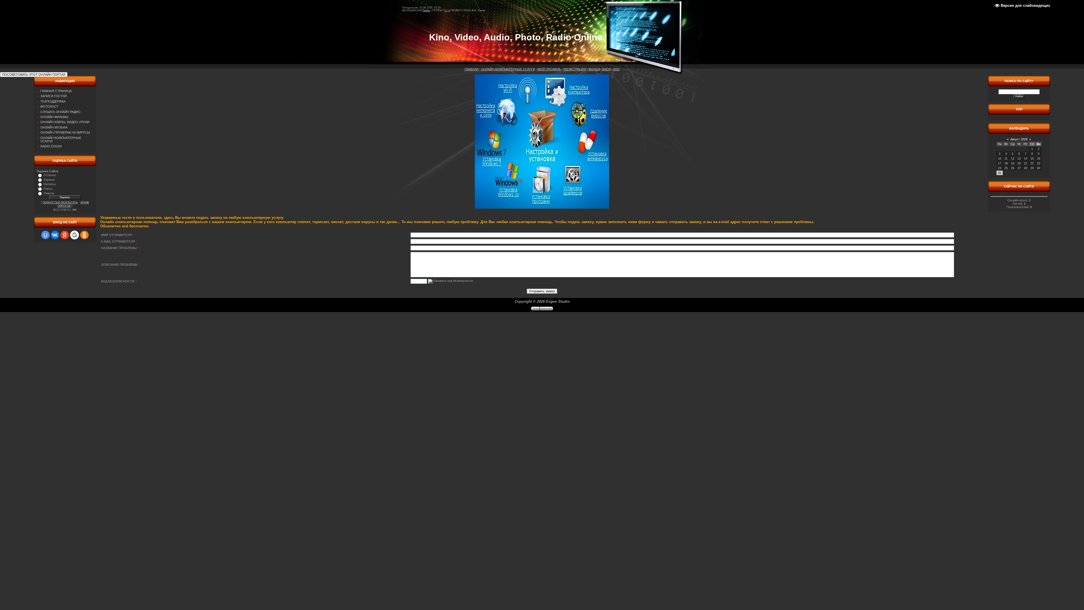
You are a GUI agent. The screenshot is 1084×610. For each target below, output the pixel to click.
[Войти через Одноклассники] (84, 235)
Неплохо (49, 184)
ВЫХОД (594, 69)
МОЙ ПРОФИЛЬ (549, 69)
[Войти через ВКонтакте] (55, 235)
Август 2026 (1019, 139)
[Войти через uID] (45, 235)
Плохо (48, 188)
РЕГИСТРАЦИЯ (574, 69)
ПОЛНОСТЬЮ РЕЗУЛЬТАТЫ (60, 202)
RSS (616, 69)
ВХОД (606, 69)
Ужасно (48, 193)
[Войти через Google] (74, 234)
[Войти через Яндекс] (64, 235)
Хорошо (49, 179)
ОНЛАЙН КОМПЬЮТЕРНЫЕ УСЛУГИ (508, 69)
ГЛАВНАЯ (471, 69)
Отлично (49, 175)
